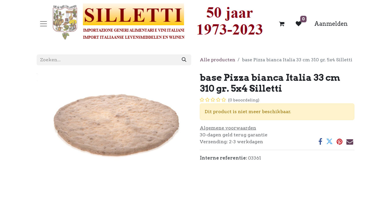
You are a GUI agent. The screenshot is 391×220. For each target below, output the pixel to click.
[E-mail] (349, 141)
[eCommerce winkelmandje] (282, 24)
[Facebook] (320, 141)
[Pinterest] (340, 141)
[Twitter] (329, 141)
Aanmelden (331, 23)
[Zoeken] (184, 59)
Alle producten (217, 59)
